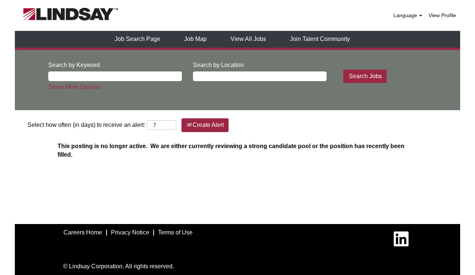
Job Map (195, 39)
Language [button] (406, 15)
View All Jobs (248, 39)
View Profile (442, 15)
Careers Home (82, 232)
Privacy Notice (130, 232)
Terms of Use (175, 232)
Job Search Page (137, 39)
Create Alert (207, 125)
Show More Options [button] (75, 87)
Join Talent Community (320, 39)
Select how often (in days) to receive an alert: (86, 125)
